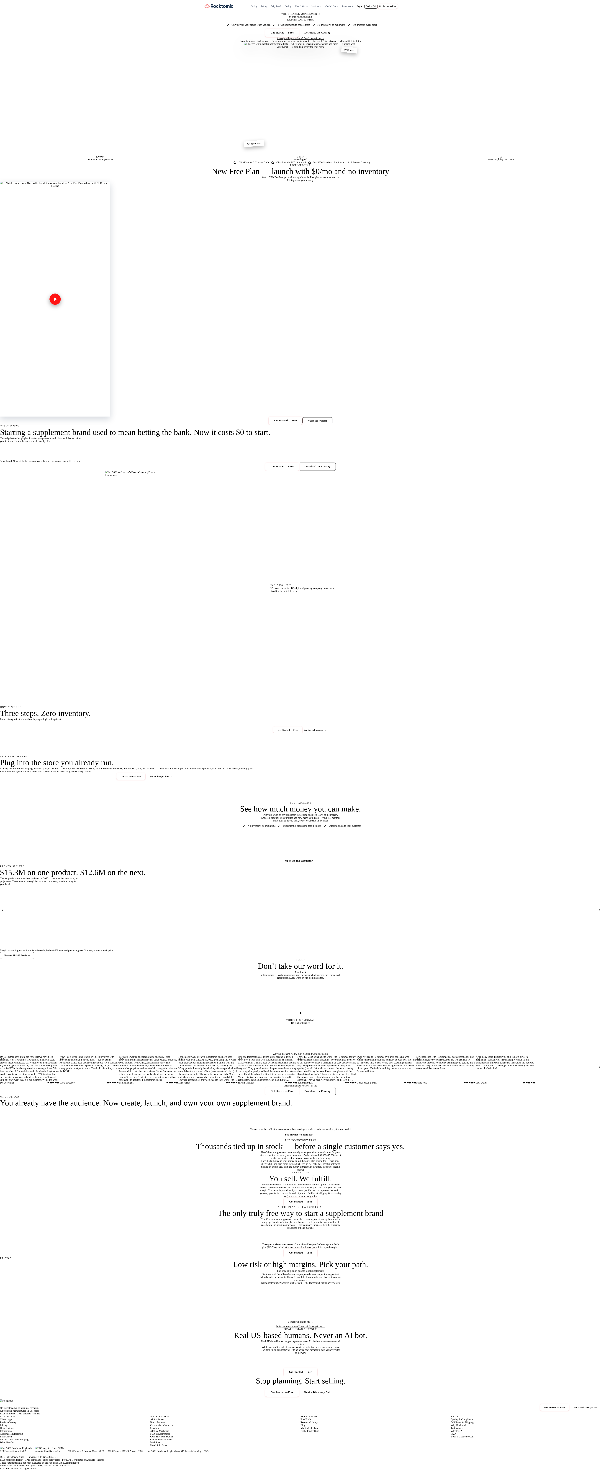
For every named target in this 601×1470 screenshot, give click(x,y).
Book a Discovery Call (317, 1392)
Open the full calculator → (300, 860)
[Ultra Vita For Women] (329, 910)
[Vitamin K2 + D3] (241, 910)
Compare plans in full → (300, 1321)
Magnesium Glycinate (186, 941)
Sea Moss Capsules (141, 937)
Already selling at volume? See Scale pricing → (300, 38)
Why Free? (276, 6)
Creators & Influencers (161, 1425)
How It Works (301, 6)
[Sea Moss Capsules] (153, 910)
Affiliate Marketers (159, 1431)
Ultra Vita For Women (318, 941)
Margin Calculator (309, 1428)
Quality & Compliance (462, 1419)
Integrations (6, 1431)
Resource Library (309, 1422)
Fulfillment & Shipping (462, 1422)
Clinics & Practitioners (161, 1439)
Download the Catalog (317, 32)
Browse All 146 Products (17, 955)
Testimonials (457, 1428)
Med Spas (155, 1442)
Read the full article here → (284, 591)
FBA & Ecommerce (160, 1433)
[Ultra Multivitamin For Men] (109, 910)
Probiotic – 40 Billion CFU (57, 941)
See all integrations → (161, 776)
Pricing (264, 6)
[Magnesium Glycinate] (197, 910)
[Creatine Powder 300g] (22, 910)
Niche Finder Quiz (309, 1431)
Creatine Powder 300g (11, 941)
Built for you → (13, 1126)
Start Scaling (337, 1314)
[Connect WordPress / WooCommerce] (461, 793)
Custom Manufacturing (11, 1433)
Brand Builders (157, 1422)
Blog (302, 1425)
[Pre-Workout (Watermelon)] (372, 910)
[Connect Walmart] (422, 752)
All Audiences (157, 1419)
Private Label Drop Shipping (14, 1439)
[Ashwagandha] (285, 910)
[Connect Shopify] (447, 742)
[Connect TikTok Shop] (472, 752)
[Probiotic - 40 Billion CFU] (66, 910)
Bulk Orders (6, 1436)
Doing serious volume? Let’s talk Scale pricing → (300, 1326)
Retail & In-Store (158, 1445)
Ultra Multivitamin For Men (101, 941)
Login (359, 6)
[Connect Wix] (415, 774)
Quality (288, 6)
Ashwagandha (270, 941)
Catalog (254, 6)
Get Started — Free (387, 6)
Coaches (154, 1428)
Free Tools (305, 1419)
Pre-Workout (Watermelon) (364, 941)
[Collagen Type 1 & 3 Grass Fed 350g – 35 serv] (416, 910)
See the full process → (315, 730)
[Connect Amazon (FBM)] (478, 775)
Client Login (6, 1419)
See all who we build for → (300, 1134)
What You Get (7, 1442)
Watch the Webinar (317, 420)
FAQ (453, 1433)
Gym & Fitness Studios (161, 1436)
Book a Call (371, 6)
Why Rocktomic (459, 1425)
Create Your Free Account (264, 1317)
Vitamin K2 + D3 (227, 941)
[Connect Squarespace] (433, 794)
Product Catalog (8, 1422)
